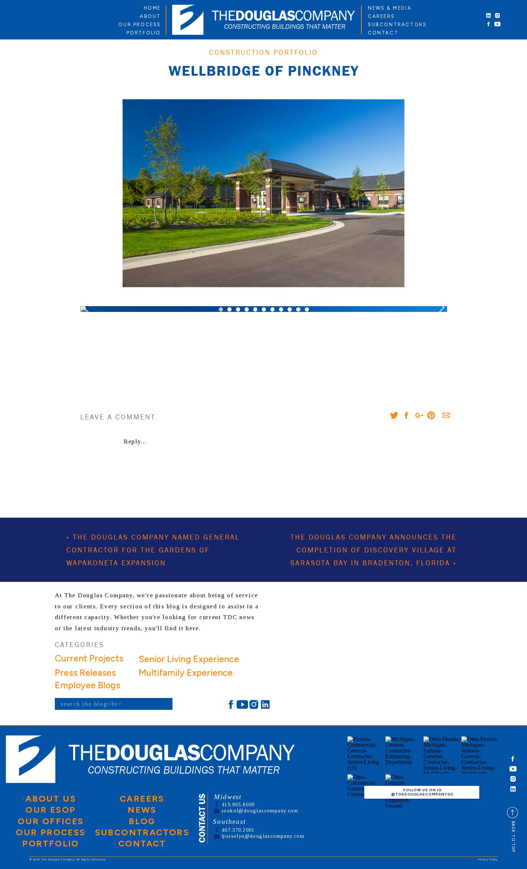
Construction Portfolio (263, 52)
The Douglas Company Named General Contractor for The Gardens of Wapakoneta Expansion (153, 550)
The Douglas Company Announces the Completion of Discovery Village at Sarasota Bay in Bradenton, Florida (373, 550)
